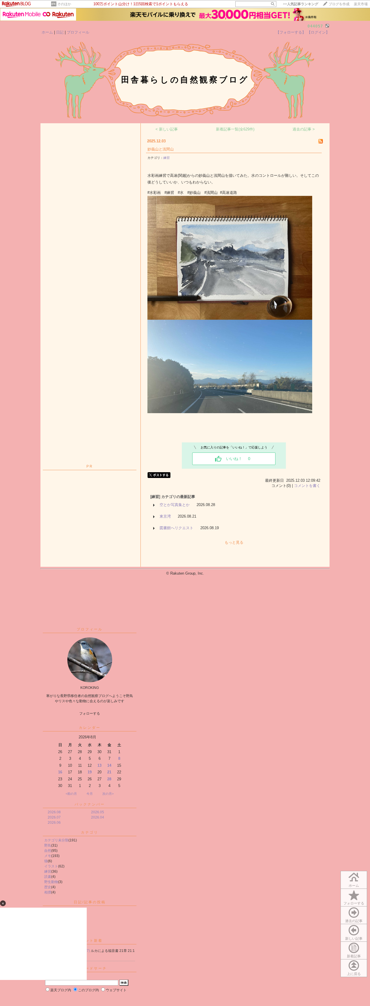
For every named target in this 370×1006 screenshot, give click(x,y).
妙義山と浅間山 (160, 149)
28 (109, 779)
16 (60, 772)
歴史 (47, 887)
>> (300, 4)
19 (90, 772)
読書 (47, 877)
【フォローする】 (291, 32)
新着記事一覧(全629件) (235, 129)
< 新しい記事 (167, 129)
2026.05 (97, 812)
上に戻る (354, 974)
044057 (315, 26)
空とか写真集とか (175, 505)
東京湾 (165, 516)
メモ (47, 856)
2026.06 (54, 823)
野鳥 (47, 845)
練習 (47, 871)
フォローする (353, 903)
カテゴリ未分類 (56, 840)
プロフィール (78, 32)
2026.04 (97, 817)
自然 (47, 851)
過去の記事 (353, 921)
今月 (89, 793)
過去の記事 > (304, 129)
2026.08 (54, 812)
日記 (60, 32)
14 (109, 765)
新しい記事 (353, 939)
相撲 (47, 892)
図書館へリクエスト (176, 528)
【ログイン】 (318, 32)
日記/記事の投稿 (90, 902)
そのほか (64, 4)
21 (109, 772)
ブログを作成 (339, 4)
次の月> (108, 793)
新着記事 (354, 956)
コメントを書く (307, 485)
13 (99, 765)
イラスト (51, 866)
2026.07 (54, 817)
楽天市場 (361, 4)
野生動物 (51, 882)
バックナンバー (90, 804)
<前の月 (71, 793)
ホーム (47, 32)
